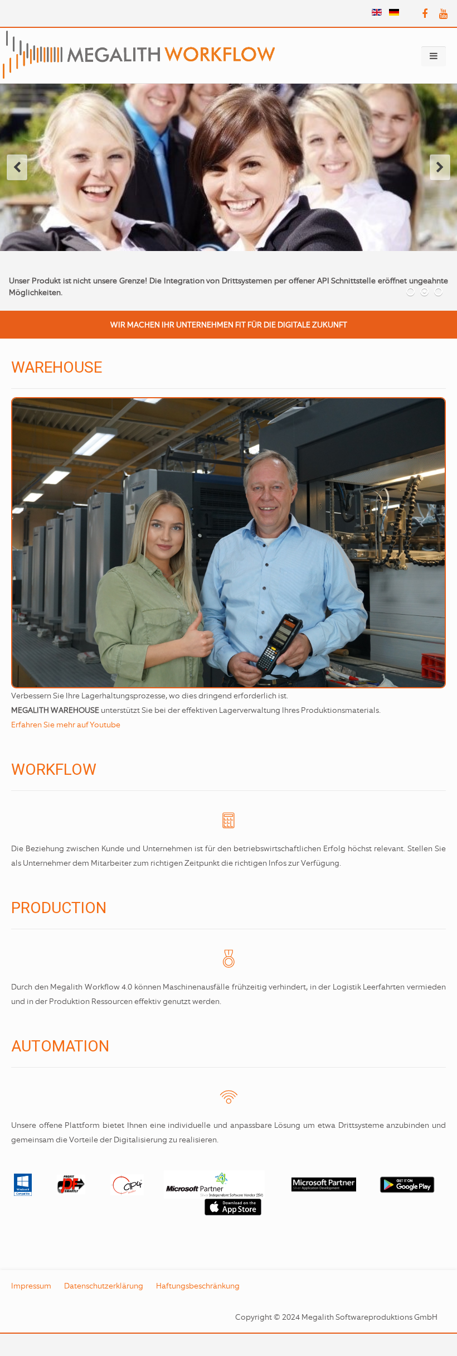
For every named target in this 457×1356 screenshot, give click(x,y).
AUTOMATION (60, 1046)
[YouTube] (443, 14)
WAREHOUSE (56, 367)
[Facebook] (424, 14)
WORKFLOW (53, 769)
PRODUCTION (58, 908)
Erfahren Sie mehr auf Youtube (65, 725)
